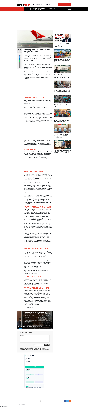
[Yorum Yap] (19, 67)
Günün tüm (67, 9)
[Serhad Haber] (23, 4)
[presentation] (20, 9)
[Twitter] (19, 57)
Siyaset (38, 4)
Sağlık (51, 4)
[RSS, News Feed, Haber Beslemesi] (70, 401)
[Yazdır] (19, 65)
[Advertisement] (44, 18)
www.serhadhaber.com (4, 406)
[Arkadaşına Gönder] (19, 63)
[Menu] (59, 5)
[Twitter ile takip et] (67, 401)
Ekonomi (46, 4)
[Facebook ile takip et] (65, 401)
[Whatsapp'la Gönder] (19, 61)
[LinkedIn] (19, 59)
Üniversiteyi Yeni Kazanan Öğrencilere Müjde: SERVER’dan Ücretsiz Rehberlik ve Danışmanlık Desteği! (43, 9)
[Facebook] (19, 55)
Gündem (33, 4)
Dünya (42, 4)
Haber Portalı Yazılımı (22, 404)
